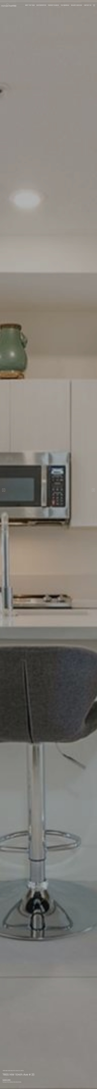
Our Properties (41, 5)
